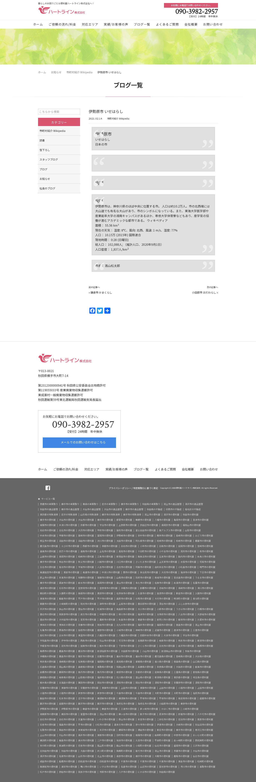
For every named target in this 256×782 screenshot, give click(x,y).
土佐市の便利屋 (107, 551)
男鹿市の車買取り (49, 504)
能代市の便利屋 (143, 751)
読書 (42, 140)
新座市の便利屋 (184, 593)
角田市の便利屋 (67, 730)
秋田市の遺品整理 (49, 509)
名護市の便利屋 (201, 583)
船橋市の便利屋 (67, 761)
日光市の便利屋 (167, 646)
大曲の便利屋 (87, 751)
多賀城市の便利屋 (87, 730)
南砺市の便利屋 (86, 593)
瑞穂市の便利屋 (105, 577)
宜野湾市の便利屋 (87, 588)
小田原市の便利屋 (168, 703)
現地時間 (101, 239)
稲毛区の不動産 (193, 509)
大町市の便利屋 (162, 693)
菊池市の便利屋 (67, 567)
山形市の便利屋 (86, 756)
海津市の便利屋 (188, 572)
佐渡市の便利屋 (67, 756)
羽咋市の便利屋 (124, 735)
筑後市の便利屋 (105, 625)
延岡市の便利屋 (186, 546)
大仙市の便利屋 (67, 520)
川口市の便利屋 (124, 562)
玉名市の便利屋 (48, 567)
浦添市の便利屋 (48, 588)
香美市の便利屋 (48, 551)
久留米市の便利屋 (206, 619)
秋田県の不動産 (154, 509)
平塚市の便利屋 (148, 698)
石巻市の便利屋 (48, 724)
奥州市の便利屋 (86, 740)
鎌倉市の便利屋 (90, 709)
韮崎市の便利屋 (86, 535)
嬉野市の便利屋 (105, 630)
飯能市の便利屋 (67, 598)
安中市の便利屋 (145, 535)
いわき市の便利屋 (106, 719)
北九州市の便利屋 (125, 625)
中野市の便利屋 (181, 735)
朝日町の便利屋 (48, 593)
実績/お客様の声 (116, 24)
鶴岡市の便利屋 (126, 730)
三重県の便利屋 (181, 672)
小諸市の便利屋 (186, 688)
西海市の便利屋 (67, 630)
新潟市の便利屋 (205, 640)
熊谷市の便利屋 (67, 562)
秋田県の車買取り (151, 504)
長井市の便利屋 (86, 735)
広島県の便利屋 (48, 667)
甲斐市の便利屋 (67, 535)
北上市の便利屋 (105, 756)
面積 (98, 225)
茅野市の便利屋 (86, 693)
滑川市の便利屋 (205, 588)
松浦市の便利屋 (105, 609)
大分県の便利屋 (203, 656)
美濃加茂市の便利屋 (50, 572)
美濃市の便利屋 (90, 572)
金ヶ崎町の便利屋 (183, 740)
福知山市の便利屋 (192, 525)
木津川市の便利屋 (68, 525)
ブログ (43, 169)
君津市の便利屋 (167, 714)
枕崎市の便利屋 (165, 541)
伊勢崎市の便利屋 (125, 535)
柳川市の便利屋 (126, 614)
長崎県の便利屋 (67, 661)
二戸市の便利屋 (105, 740)
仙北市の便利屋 (162, 745)
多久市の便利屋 (143, 583)
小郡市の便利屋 (165, 609)
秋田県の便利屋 (167, 772)
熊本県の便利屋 (48, 661)
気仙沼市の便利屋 (204, 724)
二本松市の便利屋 (166, 719)
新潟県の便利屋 (162, 677)
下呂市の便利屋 (207, 572)
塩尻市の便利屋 (201, 693)
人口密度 (101, 249)
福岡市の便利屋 (165, 625)
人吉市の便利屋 (105, 567)
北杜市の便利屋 (67, 530)
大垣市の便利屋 (169, 572)
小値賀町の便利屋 (68, 604)
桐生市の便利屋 (48, 541)
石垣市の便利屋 (67, 588)
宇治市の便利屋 (107, 525)
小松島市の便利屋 (187, 567)
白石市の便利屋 (48, 719)
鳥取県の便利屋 (105, 667)
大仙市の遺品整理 (92, 509)
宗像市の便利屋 (86, 625)
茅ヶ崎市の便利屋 (149, 709)
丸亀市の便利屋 (48, 630)
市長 (98, 265)
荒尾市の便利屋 (207, 562)
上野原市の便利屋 (128, 525)
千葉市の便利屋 (129, 761)
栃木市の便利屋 (107, 646)
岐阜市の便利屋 (167, 640)
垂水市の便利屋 (124, 656)
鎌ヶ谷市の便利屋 (128, 714)
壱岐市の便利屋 (167, 588)
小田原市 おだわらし (204, 292)
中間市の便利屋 (107, 614)
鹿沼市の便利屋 (86, 651)
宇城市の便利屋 (86, 567)
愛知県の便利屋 (201, 672)
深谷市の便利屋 (167, 604)
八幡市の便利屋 (162, 520)
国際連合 (135, 235)
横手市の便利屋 (48, 520)
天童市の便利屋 (86, 719)
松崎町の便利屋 (205, 761)
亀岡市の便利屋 (181, 520)
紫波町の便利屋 (67, 745)
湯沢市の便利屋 (171, 514)
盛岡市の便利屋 (181, 745)
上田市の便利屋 (129, 688)
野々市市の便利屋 (144, 724)
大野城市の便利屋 (206, 614)
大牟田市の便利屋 (68, 619)
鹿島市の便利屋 (67, 651)
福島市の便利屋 (67, 724)
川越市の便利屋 (105, 562)
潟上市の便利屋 (152, 514)
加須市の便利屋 (165, 593)
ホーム (38, 24)
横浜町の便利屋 (48, 740)
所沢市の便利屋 (48, 609)
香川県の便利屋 (162, 661)
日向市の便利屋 (129, 546)
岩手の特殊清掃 (69, 514)
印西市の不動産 (174, 509)
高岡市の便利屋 (105, 583)
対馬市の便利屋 (143, 598)
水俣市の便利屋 (188, 562)
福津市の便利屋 (145, 614)
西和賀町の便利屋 (204, 740)
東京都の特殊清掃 (49, 514)
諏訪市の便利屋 (86, 682)
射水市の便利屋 (86, 583)
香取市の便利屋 (207, 766)
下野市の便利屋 (126, 646)
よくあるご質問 (167, 24)
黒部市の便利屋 (105, 593)
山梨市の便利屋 (193, 530)
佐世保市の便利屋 (125, 593)
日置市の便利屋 (105, 656)
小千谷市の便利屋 (168, 551)
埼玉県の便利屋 (201, 677)
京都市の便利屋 (88, 525)
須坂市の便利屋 (124, 682)
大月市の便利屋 (86, 530)
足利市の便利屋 (69, 646)
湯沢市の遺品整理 (194, 504)
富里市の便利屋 (88, 714)
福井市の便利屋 (145, 625)
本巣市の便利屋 (67, 577)
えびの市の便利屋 (70, 546)
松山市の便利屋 (107, 640)
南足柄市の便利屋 (187, 698)
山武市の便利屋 (148, 766)
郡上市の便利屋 (48, 577)
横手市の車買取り (70, 504)
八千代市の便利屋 (206, 714)
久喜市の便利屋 (145, 593)
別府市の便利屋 (143, 577)
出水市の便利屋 (67, 635)
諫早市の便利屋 (107, 604)
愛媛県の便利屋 (143, 661)
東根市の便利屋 (105, 735)
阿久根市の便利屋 (144, 541)
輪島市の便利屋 (67, 740)
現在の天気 (102, 230)
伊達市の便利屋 (165, 724)
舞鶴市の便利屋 (143, 520)
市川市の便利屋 (188, 766)
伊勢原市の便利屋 (49, 709)
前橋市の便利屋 (48, 672)
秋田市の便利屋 (190, 514)
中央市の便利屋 (48, 535)
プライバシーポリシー (120, 488)
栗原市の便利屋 (205, 719)
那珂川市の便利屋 (166, 619)
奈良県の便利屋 (165, 667)
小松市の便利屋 (103, 724)
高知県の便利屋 (124, 661)
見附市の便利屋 (188, 551)
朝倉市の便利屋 (145, 619)
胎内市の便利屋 (186, 556)
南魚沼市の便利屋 (147, 556)
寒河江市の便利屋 (204, 730)
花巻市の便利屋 (86, 745)
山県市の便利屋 (124, 577)
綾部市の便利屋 (124, 672)
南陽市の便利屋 (143, 735)
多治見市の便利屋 (149, 572)
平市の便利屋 (85, 724)
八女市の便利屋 (186, 614)
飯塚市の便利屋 (186, 619)
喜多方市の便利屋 (123, 724)
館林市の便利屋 (165, 535)
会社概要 (191, 24)
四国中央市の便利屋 (150, 635)
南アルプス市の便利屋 (170, 530)
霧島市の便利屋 (67, 656)
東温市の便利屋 (86, 635)
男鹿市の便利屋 (181, 751)
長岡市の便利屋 (67, 556)
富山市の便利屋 (124, 583)
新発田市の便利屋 (125, 556)
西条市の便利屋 (88, 640)
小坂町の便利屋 (143, 745)
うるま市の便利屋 (204, 577)
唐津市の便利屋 (181, 630)
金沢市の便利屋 (186, 646)
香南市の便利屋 (88, 551)
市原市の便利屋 (107, 772)
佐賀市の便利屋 (162, 583)
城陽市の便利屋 (48, 525)
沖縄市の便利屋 (129, 588)
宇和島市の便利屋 (49, 640)
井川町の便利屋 (105, 751)
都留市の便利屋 (124, 520)
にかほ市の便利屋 (147, 772)
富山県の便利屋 (143, 677)
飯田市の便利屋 (48, 698)
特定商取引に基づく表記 (145, 488)
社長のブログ (47, 188)
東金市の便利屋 (186, 761)
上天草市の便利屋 (168, 562)
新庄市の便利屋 (165, 730)
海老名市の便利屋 (125, 703)
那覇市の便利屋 (148, 588)
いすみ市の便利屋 (109, 766)
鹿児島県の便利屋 (164, 656)
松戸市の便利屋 (48, 772)
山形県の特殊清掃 (89, 514)
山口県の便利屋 (201, 661)
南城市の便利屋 (162, 577)
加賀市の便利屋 (88, 646)
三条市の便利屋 (105, 556)
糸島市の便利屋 (126, 619)
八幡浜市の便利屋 (106, 635)
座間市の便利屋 (207, 698)
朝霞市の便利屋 (48, 604)
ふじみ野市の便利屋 (188, 604)
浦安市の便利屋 (69, 766)
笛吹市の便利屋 (124, 530)
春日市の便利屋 (48, 614)
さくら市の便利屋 (147, 646)
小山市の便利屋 (150, 651)
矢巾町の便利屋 (48, 745)
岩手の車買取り (110, 504)
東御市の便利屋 (69, 688)
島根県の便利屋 (86, 667)
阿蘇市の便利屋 (143, 567)
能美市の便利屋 (203, 667)
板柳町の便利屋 (162, 735)
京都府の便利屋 (143, 672)
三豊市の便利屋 (201, 630)
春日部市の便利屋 (147, 604)
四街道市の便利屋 (87, 761)
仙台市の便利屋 (201, 756)
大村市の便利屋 (162, 598)
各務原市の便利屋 (147, 640)
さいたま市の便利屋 (145, 562)
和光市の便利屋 (88, 604)
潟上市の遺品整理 (173, 504)
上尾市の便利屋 (126, 604)
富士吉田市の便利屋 (145, 530)
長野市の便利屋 (124, 756)
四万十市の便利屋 (68, 551)
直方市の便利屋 (88, 614)
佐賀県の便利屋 (86, 661)
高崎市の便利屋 (184, 535)
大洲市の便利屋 (171, 635)
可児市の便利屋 (126, 640)
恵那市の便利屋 (71, 572)
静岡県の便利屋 (48, 677)
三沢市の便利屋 (201, 745)
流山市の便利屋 (107, 714)
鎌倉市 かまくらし (101, 292)
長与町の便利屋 (201, 598)
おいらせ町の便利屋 (203, 735)
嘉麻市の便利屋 (107, 619)
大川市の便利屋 (145, 609)
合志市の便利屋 (124, 567)
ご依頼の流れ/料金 (62, 24)
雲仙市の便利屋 (86, 609)
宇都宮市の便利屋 (49, 646)
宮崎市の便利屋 (205, 546)
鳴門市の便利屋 (207, 567)
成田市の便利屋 (48, 761)
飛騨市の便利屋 (86, 577)
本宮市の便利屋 (145, 719)
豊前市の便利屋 (48, 619)
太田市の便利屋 (124, 541)
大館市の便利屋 (162, 756)
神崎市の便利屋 (143, 630)
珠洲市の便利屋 (124, 740)
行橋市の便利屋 (205, 609)
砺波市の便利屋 (67, 583)
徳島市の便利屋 (184, 625)
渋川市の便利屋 (105, 541)
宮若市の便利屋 (88, 619)
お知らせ (45, 179)
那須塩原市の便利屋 (107, 651)
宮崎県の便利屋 (184, 656)
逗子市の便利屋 (86, 698)
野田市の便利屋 (67, 772)
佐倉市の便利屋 (129, 766)
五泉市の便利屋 (167, 556)
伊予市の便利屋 (69, 640)
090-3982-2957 (196, 11)
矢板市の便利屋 (193, 651)
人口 (98, 235)
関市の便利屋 (130, 572)
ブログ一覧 (142, 24)
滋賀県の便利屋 (162, 672)
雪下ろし (45, 150)
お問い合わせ (213, 24)
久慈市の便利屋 (143, 740)
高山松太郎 (112, 265)
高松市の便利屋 (48, 635)
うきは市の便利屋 (185, 609)
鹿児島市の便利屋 (49, 546)
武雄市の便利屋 (162, 630)
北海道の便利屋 (67, 682)
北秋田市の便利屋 (49, 751)
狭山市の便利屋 (67, 609)
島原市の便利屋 (124, 598)
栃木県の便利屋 (48, 682)
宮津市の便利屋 (201, 520)
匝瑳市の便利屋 (186, 714)
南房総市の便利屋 (49, 766)
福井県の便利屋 (105, 677)
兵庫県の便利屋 (145, 667)
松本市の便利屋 (67, 698)
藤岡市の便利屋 (67, 672)
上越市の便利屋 (48, 556)
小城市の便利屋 (124, 630)
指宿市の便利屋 (86, 630)
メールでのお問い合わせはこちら (83, 442)
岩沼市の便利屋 (186, 719)
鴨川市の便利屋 (88, 766)
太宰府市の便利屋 (166, 614)
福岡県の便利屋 (105, 661)
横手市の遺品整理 (70, 509)
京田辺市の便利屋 (149, 525)
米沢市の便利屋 (107, 730)
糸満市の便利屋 (181, 583)
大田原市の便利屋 (130, 651)
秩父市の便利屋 (86, 562)
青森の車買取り (90, 504)
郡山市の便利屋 (126, 719)
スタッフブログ (49, 159)
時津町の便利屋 (181, 598)
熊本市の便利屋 (186, 640)
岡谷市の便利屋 (105, 682)
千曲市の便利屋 (124, 693)
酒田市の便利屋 (145, 730)
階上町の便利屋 (105, 745)
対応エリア (90, 24)
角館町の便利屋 (124, 751)
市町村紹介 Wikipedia (118, 118)
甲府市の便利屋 (105, 530)
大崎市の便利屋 (184, 724)
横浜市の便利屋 (69, 714)
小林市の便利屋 (148, 546)
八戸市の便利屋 (126, 772)
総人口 (99, 244)
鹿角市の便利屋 (181, 756)
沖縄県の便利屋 (48, 656)
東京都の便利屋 (181, 677)
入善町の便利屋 (67, 593)
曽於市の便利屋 (86, 656)
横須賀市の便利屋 (106, 698)
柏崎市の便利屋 (86, 556)
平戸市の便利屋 (86, 598)
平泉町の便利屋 (162, 740)
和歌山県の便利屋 (125, 667)
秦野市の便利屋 (188, 703)
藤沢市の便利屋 (48, 703)
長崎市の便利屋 (186, 588)
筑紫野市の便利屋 (68, 614)
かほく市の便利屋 (170, 709)
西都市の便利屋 (90, 546)
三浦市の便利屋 (129, 709)
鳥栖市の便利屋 (205, 646)
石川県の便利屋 (124, 677)
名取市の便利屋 (48, 730)
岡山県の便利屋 (67, 667)
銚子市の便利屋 (148, 714)
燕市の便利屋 (206, 551)
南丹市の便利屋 (86, 672)
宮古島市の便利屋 (183, 577)
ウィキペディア (157, 220)
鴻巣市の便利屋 (48, 598)
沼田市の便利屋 (67, 541)
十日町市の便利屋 (147, 551)
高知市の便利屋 (126, 551)
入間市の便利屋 (203, 593)
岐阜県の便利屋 (67, 677)
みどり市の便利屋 (204, 535)
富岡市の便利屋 (105, 535)
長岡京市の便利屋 (170, 525)
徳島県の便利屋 (181, 661)
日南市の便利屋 (167, 546)
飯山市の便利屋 (124, 745)
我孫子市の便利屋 (87, 772)
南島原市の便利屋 (125, 609)
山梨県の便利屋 (86, 677)
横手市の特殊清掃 (111, 514)
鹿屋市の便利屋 (203, 541)
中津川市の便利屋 (111, 572)
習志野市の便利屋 (168, 766)
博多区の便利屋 (48, 625)
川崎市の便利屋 (190, 709)
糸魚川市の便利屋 (206, 556)
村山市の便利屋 (67, 735)
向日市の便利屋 (48, 530)
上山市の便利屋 (48, 735)
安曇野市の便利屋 (183, 682)
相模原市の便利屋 (49, 714)
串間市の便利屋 (110, 546)
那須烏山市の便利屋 (171, 651)
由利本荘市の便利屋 (165, 567)
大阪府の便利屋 (184, 667)
